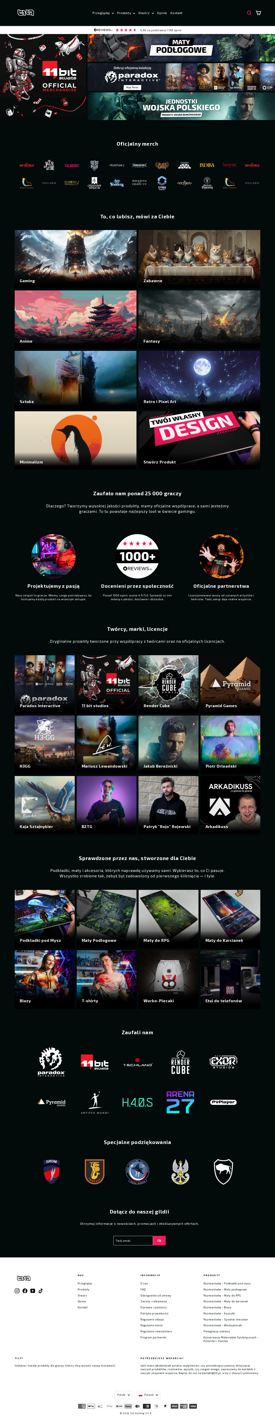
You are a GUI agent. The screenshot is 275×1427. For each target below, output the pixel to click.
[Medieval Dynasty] (166, 184)
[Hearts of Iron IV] (98, 184)
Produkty (124, 13)
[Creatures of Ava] (143, 166)
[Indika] (166, 166)
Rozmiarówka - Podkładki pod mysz (227, 1283)
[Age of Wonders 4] (76, 184)
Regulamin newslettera (156, 1331)
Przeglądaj (101, 13)
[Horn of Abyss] (188, 184)
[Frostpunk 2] (76, 166)
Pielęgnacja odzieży (217, 1331)
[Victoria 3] (143, 184)
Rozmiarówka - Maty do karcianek (226, 1301)
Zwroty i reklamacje (154, 1301)
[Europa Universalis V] (31, 184)
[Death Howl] (121, 166)
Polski (121, 1394)
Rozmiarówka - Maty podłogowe (225, 1289)
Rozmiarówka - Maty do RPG (222, 1295)
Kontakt (176, 13)
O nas (144, 1283)
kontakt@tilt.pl (211, 1373)
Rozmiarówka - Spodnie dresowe (226, 1319)
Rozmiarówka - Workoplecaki (223, 1325)
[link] (137, 30)
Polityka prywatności (155, 1313)
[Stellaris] (211, 184)
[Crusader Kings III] (53, 184)
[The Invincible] (211, 166)
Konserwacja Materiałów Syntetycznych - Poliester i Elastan (231, 1339)
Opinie (162, 13)
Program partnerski (153, 1337)
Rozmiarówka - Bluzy (218, 1307)
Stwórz (144, 13)
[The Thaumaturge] (188, 166)
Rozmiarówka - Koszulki (219, 1313)
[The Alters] (31, 166)
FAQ (143, 1289)
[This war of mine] (233, 166)
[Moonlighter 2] (98, 166)
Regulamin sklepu (152, 1319)
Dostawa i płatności (154, 1307)
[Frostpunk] (53, 166)
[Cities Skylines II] (121, 184)
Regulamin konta (152, 1325)
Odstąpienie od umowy (156, 1295)
